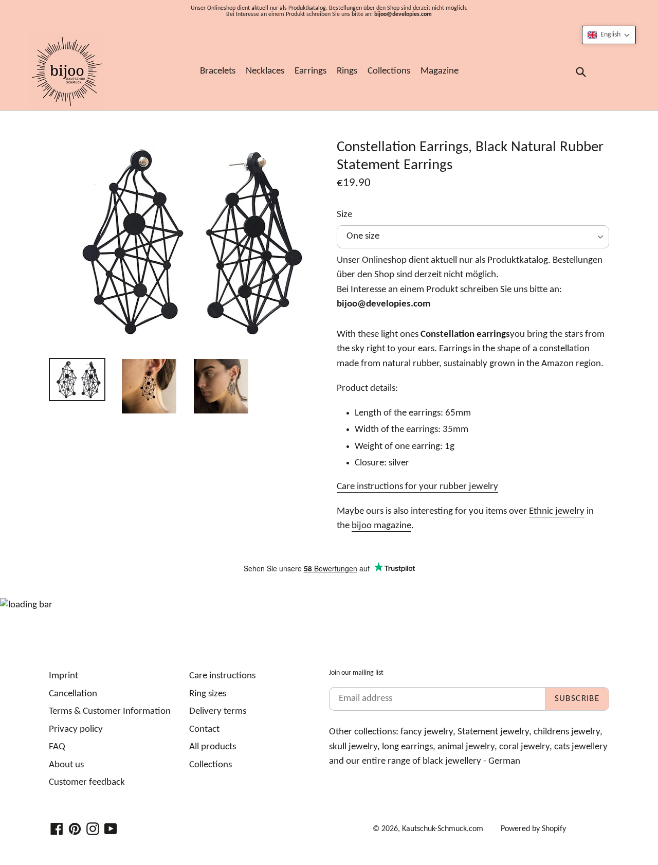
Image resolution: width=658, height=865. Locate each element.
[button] (608, 35)
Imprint (63, 676)
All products (212, 747)
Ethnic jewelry (556, 511)
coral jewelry (524, 747)
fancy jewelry (426, 732)
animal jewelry (466, 747)
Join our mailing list (356, 673)
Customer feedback (87, 782)
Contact (204, 729)
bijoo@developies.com (403, 14)
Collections (389, 71)
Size (344, 215)
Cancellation (73, 694)
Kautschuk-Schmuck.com (442, 829)
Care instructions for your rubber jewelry (417, 487)
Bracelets (217, 71)
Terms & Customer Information (110, 711)
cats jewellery (581, 747)
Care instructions (222, 676)
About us (66, 765)
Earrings (310, 71)
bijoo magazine (381, 526)
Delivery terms (217, 711)
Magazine (440, 71)
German (504, 761)
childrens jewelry (567, 732)
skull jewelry (353, 747)
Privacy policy (76, 729)
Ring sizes (207, 694)
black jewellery (452, 761)
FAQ (57, 747)
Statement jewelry (493, 732)
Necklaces (265, 71)
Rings (347, 71)
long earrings (407, 747)
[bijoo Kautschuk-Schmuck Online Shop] (66, 71)
